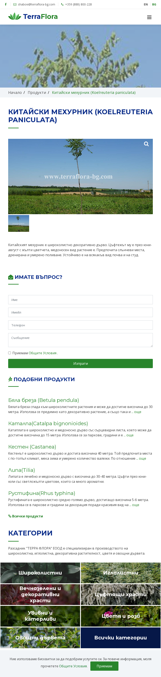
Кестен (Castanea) (32, 447)
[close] (149, 17)
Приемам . (35, 353)
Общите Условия (43, 353)
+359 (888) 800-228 (78, 4)
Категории (30, 533)
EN (146, 4)
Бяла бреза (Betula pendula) (43, 400)
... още (136, 411)
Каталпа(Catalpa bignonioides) (48, 423)
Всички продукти (27, 516)
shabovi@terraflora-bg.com (36, 4)
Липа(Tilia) (21, 470)
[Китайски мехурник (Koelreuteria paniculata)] (146, 143)
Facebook (5, 4)
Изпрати (80, 363)
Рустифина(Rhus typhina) (41, 493)
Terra (39, 16)
